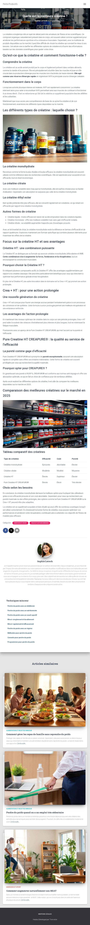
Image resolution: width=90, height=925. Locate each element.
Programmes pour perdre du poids (21, 642)
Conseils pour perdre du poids (19, 637)
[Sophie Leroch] (45, 551)
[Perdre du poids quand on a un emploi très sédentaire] (45, 778)
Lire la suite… (21, 743)
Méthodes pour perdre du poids (20, 633)
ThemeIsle (53, 919)
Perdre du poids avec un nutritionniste (22, 610)
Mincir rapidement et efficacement (21, 624)
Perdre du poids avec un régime (20, 628)
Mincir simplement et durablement (21, 619)
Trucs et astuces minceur (40, 523)
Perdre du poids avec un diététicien (21, 606)
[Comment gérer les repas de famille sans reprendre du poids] (45, 700)
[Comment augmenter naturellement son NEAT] (45, 856)
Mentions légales (45, 914)
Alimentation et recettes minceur (19, 730)
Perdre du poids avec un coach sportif (22, 615)
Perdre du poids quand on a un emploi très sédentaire (35, 812)
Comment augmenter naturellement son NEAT (31, 890)
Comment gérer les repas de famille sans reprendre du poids (38, 734)
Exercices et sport (20, 523)
